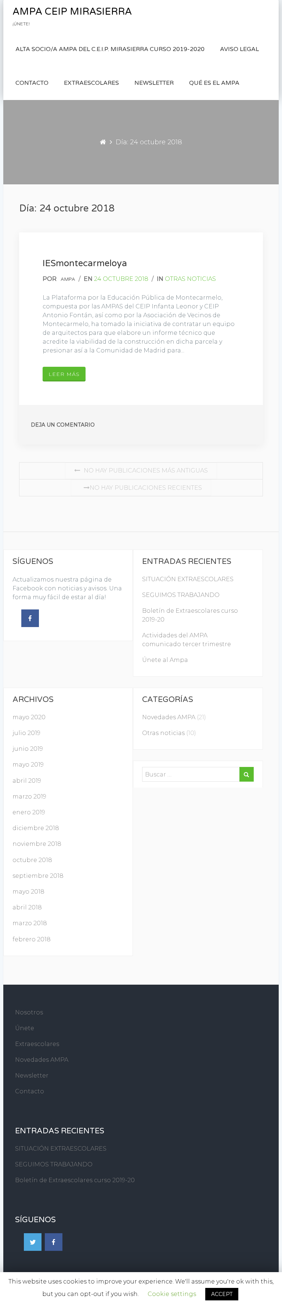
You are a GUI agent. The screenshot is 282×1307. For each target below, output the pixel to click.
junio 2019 (27, 748)
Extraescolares (91, 83)
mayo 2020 (29, 717)
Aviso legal (239, 49)
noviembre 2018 (36, 843)
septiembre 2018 (38, 875)
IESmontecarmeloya (85, 263)
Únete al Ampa (165, 659)
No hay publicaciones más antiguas (146, 470)
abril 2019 (26, 780)
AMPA (68, 279)
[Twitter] (32, 1242)
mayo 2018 (28, 891)
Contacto (31, 83)
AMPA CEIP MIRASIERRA (72, 11)
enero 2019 (28, 812)
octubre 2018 (32, 860)
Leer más (64, 374)
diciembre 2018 (35, 828)
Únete (24, 1028)
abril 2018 (27, 907)
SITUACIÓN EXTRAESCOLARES (188, 579)
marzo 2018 (29, 923)
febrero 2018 (31, 939)
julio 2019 (26, 732)
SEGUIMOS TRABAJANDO (181, 594)
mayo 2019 (28, 764)
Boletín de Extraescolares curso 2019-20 (75, 1180)
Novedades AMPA (168, 717)
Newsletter (154, 83)
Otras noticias (190, 278)
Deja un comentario (63, 424)
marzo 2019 (29, 796)
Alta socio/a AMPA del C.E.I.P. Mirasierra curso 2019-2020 (110, 49)
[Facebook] (30, 618)
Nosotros (29, 1012)
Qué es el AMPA (214, 83)
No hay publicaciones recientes (146, 487)
